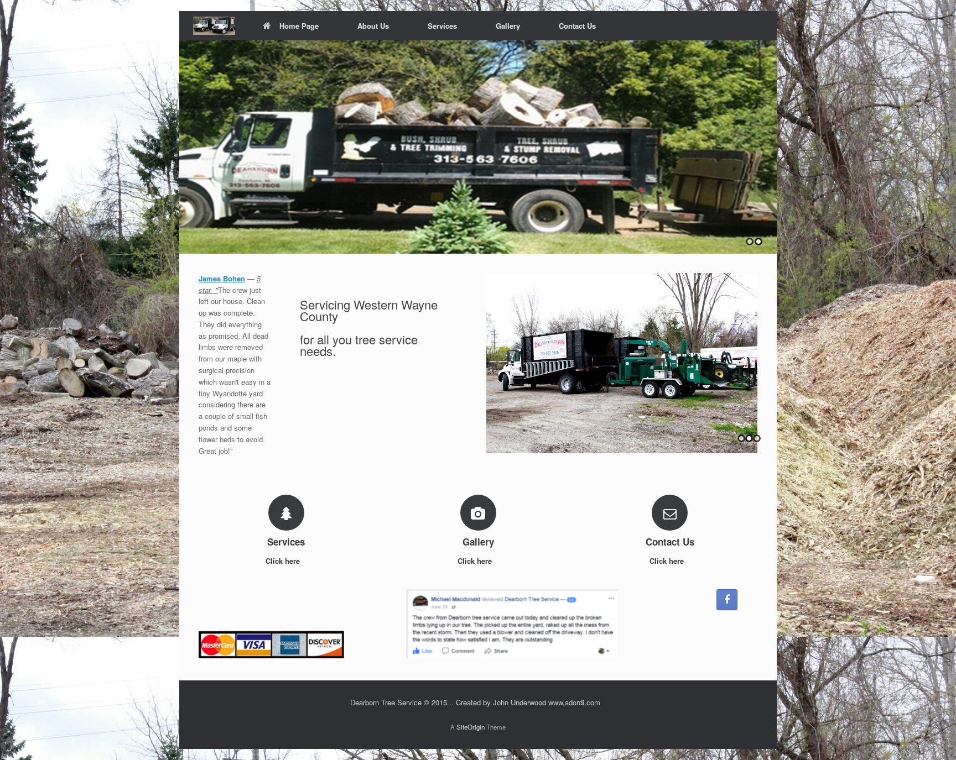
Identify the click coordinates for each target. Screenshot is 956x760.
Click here (284, 560)
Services (442, 25)
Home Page (299, 25)
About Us (373, 25)
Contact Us (577, 25)
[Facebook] (726, 599)
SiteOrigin (470, 726)
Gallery (508, 25)
